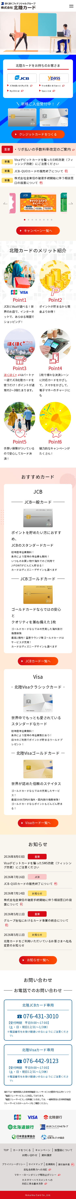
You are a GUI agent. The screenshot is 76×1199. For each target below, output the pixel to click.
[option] (38, 203)
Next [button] (71, 203)
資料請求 (47, 1155)
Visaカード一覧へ (38, 822)
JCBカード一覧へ (37, 661)
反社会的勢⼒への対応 (35, 1169)
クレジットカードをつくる (38, 134)
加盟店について (63, 1150)
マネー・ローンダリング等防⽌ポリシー (35, 1174)
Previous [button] (5, 203)
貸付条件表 (64, 1164)
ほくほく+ (10, 375)
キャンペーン (42, 1150)
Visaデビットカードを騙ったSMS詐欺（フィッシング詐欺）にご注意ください (43, 162)
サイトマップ (36, 1164)
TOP (6, 1150)
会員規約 (50, 1164)
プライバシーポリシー (14, 1164)
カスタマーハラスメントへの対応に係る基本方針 (37, 1181)
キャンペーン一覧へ (38, 230)
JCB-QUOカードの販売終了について (38, 171)
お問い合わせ (29, 1155)
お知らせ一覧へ (38, 960)
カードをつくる (22, 1150)
